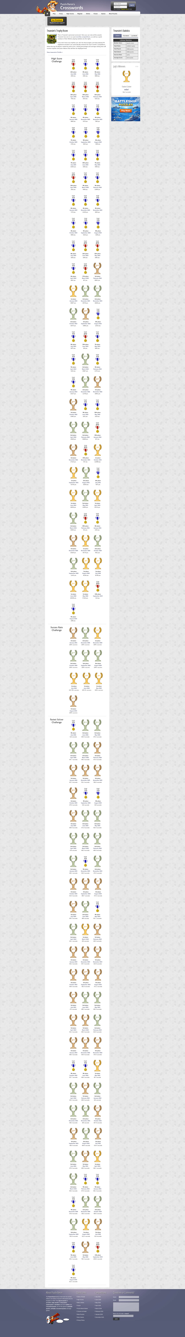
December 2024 (85, 210)
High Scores (70, 13)
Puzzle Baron (52, 1296)
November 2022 (97, 392)
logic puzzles (55, 1302)
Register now (124, 9)
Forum (96, 13)
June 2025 (85, 165)
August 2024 (98, 233)
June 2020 (73, 596)
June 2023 (85, 346)
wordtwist (57, 1304)
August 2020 (86, 573)
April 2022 (73, 437)
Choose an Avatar (82, 1311)
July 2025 (73, 165)
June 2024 (85, 255)
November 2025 (97, 119)
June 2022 (85, 414)
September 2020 (73, 573)
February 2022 (85, 437)
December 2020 (73, 550)
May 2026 (97, 74)
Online (88, 13)
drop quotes (63, 1302)
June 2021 (73, 505)
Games (103, 13)
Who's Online (80, 1302)
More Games (80, 1317)
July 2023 (73, 346)
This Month (126, 35)
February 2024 (97, 278)
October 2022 (73, 414)
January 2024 (73, 301)
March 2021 (73, 528)
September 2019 (98, 596)
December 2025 (85, 119)
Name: (114, 1297)
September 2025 (85, 142)
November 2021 (85, 460)
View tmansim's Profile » (55, 52)
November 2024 (97, 210)
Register (79, 13)
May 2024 (97, 255)
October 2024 (73, 233)
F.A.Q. (61, 13)
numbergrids (49, 1304)
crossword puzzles (51, 1306)
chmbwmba (126, 89)
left (136, 66)
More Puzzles (113, 13)
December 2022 (85, 392)
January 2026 (73, 119)
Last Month (134, 35)
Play (54, 13)
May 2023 (97, 346)
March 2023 (85, 369)
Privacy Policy (81, 1320)
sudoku (67, 1304)
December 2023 (85, 301)
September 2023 (85, 323)
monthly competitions (83, 37)
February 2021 (85, 528)
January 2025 (73, 210)
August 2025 (98, 142)
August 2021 (86, 482)
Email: (114, 1300)
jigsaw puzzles (63, 1300)
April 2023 (73, 369)
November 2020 (85, 550)
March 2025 (85, 187)
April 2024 (73, 278)
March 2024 (85, 278)
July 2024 (73, 255)
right (137, 66)
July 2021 (98, 482)
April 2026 (73, 96)
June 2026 (85, 74)
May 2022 (97, 414)
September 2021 (73, 482)
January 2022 (97, 437)
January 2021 (97, 528)
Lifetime (117, 35)
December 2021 (73, 460)
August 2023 (98, 323)
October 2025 (73, 142)
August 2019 (73, 618)
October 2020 (98, 550)
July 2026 (73, 74)
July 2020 (98, 573)
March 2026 (85, 96)
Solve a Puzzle (81, 1296)
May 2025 (97, 165)
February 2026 (97, 96)
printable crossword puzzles (58, 1308)
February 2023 (97, 369)
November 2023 (97, 301)
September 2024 (85, 233)
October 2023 (73, 323)
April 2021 (97, 505)
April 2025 (73, 187)
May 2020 (85, 596)
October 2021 (98, 460)
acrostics (48, 1302)
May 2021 (85, 505)
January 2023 (73, 392)
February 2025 (97, 187)
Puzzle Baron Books (82, 1308)
